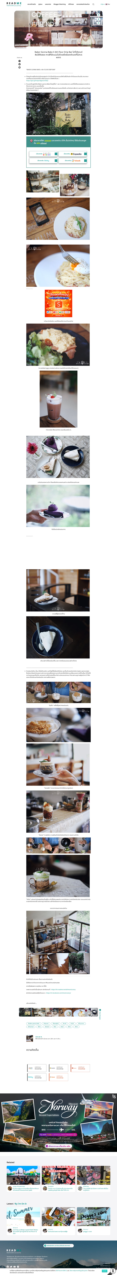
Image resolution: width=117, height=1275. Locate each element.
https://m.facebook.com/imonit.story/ (58, 993)
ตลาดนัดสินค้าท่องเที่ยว (83, 4)
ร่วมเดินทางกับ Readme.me (103, 1268)
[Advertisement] (58, 554)
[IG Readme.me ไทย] (18, 1267)
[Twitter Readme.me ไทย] (11, 1267)
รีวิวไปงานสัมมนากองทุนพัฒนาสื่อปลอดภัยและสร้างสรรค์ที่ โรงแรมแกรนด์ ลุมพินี (26, 1189)
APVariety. (86, 1186)
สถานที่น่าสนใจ (31, 4)
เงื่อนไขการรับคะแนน (105, 1266)
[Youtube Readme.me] (15, 1266)
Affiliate (71, 4)
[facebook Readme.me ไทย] (8, 1267)
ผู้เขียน (40, 4)
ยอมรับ (104, 1271)
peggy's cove (87, 1232)
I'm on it (15, 1228)
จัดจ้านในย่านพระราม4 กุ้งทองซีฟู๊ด (57, 1232)
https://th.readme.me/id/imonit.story (63, 990)
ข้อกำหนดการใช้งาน (61, 1271)
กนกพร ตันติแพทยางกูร (19, 1186)
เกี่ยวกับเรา (107, 1264)
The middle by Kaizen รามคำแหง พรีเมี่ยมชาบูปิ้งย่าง (95, 1189)
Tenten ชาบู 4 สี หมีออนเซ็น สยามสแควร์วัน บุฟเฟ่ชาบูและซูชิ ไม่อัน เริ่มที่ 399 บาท (60, 1189)
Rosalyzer (51, 1186)
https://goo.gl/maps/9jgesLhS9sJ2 (37, 81)
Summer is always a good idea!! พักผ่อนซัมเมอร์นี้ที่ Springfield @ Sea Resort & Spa (25, 1231)
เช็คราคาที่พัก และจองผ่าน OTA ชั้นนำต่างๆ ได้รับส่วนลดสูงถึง (60, 142)
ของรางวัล (48, 4)
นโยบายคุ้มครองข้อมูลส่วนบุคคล (79, 1271)
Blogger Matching (60, 4)
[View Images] (25, 1012)
